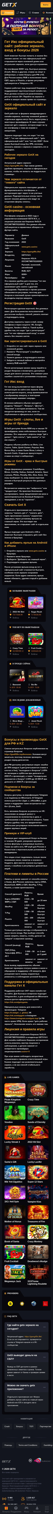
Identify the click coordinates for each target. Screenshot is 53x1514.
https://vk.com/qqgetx (14, 1007)
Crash (7, 1418)
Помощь (8, 1437)
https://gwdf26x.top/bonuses (17, 748)
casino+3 (25, 1043)
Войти (45, 5)
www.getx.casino (28, 247)
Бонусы (19, 1418)
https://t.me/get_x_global (15, 1004)
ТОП (31, 1418)
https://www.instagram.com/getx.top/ (21, 1010)
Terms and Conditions (27, 1437)
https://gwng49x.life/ (13, 166)
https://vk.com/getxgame (15, 994)
